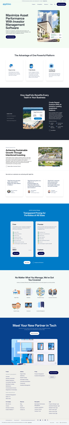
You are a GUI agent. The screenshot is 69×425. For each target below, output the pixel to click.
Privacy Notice (16, 420)
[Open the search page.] (55, 4)
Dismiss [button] (57, 422)
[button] (63, 422)
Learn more (30, 422)
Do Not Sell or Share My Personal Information (27, 420)
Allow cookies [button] (52, 422)
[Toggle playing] (55, 363)
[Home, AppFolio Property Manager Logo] (7, 4)
